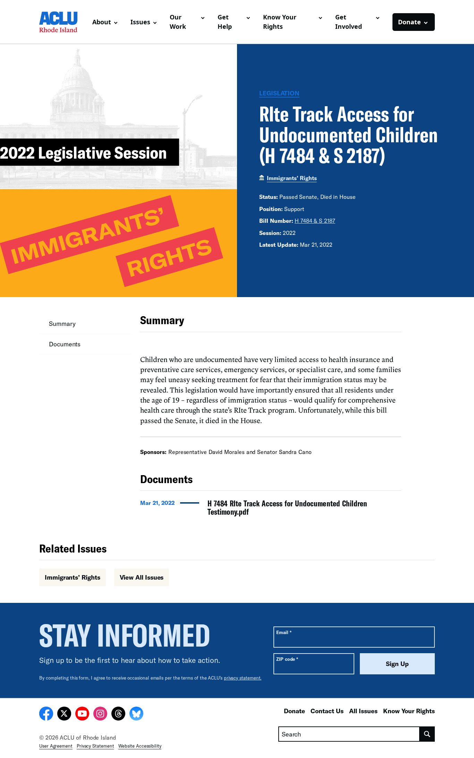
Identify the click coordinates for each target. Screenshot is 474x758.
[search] (427, 734)
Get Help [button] (225, 22)
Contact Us (327, 711)
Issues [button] (140, 22)
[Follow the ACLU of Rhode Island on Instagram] (100, 715)
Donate (294, 711)
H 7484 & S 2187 (315, 220)
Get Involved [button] (348, 22)
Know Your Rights (409, 711)
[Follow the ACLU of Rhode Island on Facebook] (46, 715)
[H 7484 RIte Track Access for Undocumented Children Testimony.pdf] (270, 509)
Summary (62, 323)
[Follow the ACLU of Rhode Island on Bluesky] (136, 715)
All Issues (363, 711)
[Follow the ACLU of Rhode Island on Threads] (118, 715)
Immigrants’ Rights (292, 178)
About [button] (101, 22)
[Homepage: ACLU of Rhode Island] (63, 21)
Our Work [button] (178, 22)
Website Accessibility (139, 746)
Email (283, 632)
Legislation (279, 93)
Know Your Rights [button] (279, 22)
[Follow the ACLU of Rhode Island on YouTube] (82, 715)
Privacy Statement (95, 746)
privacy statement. (243, 678)
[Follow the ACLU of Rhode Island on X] (64, 715)
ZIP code (287, 659)
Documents (65, 344)
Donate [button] (409, 22)
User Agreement (56, 746)
